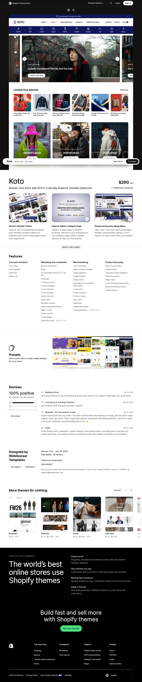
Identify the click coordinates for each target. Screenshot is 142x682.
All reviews (15, 416)
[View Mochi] (92, 352)
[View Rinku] (106, 352)
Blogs (86, 664)
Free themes (64, 655)
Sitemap (68, 675)
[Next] (131, 490)
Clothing (37, 650)
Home (36, 664)
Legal (111, 659)
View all (117, 490)
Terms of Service (16, 675)
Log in (117, 3)
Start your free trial (71, 628)
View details (46, 454)
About (112, 650)
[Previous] (126, 490)
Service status (115, 664)
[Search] (111, 3)
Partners (113, 655)
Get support (16, 467)
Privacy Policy (32, 675)
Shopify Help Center (92, 650)
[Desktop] (68, 10)
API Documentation (92, 655)
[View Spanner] (79, 352)
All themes (30, 467)
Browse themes (95, 3)
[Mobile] (73, 10)
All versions (58, 454)
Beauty (37, 655)
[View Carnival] (65, 352)
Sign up (128, 3)
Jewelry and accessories (44, 659)
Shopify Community (92, 659)
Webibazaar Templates (123, 188)
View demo (118, 161)
